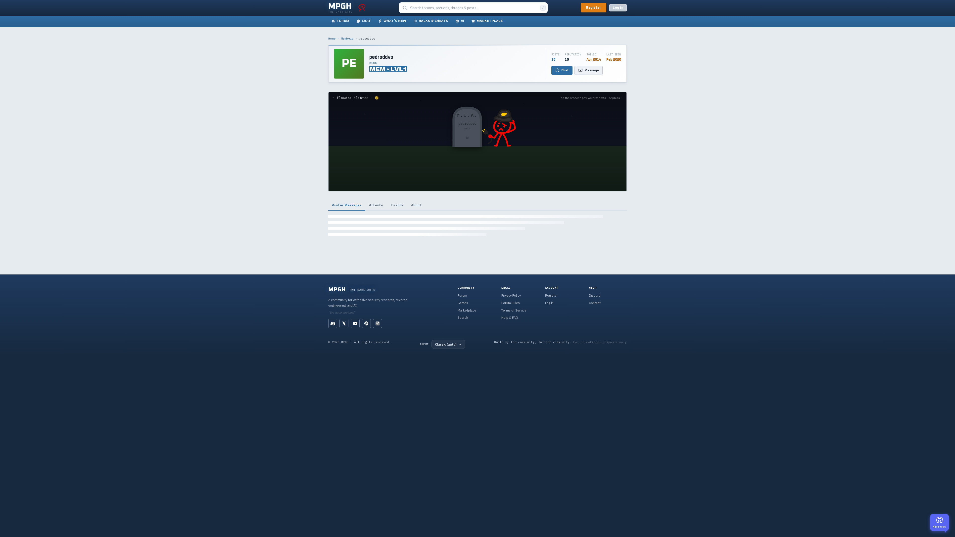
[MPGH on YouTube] (355, 323)
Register (593, 7)
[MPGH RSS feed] (377, 323)
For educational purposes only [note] (600, 342)
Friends (397, 205)
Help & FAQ (509, 317)
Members (347, 38)
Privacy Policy (511, 295)
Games (463, 303)
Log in (618, 7)
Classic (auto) (445, 344)
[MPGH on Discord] (332, 323)
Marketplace (467, 310)
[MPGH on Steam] (366, 323)
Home (331, 38)
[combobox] (474, 8)
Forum (462, 295)
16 (553, 59)
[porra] (362, 7)
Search (463, 317)
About (416, 205)
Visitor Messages (347, 205)
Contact (595, 303)
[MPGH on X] (343, 323)
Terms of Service (513, 310)
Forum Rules (510, 303)
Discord (595, 295)
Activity (376, 205)
